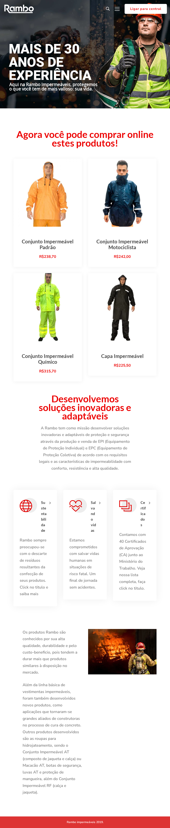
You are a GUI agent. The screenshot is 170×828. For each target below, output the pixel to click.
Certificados (143, 513)
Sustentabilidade (43, 516)
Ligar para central (145, 9)
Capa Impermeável (122, 356)
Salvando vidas (93, 516)
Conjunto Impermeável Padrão (48, 244)
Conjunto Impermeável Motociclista (122, 244)
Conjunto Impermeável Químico (48, 359)
